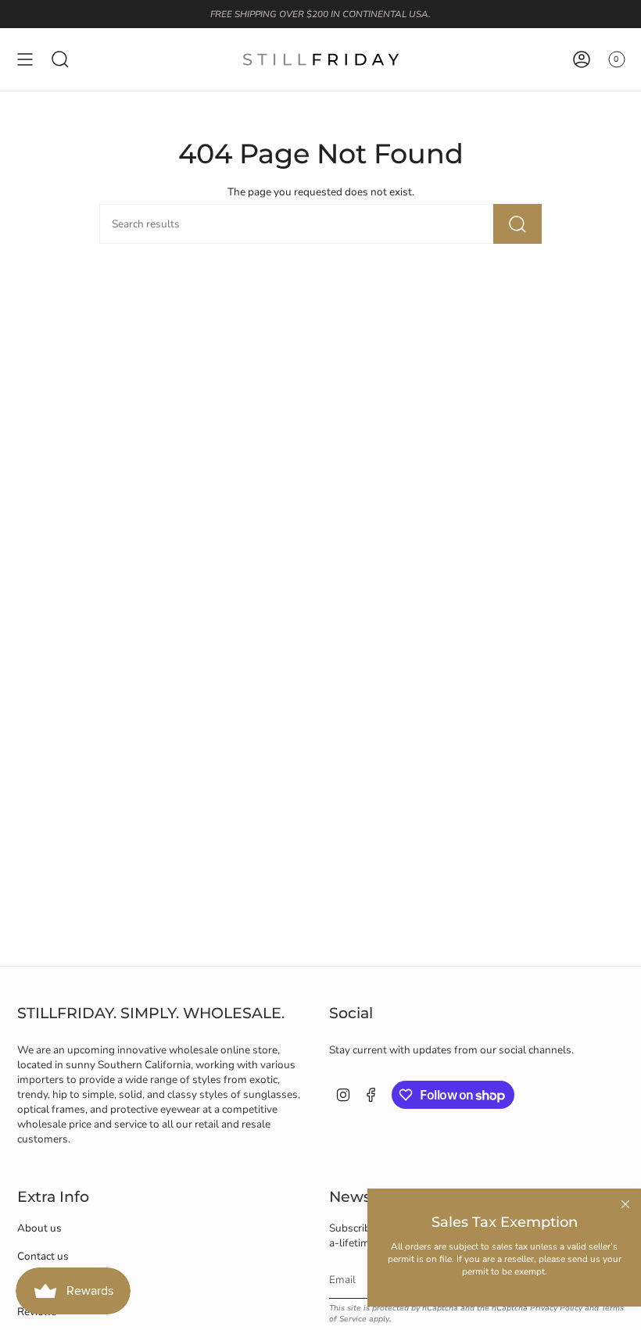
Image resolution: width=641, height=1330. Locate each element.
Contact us (43, 1256)
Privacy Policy (556, 1308)
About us (39, 1228)
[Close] (625, 1204)
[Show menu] (25, 59)
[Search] (517, 224)
